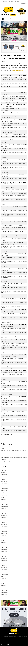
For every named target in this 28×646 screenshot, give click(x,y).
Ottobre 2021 (4, 572)
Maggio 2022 (4, 560)
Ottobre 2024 (4, 508)
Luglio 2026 (4, 470)
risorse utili (10, 434)
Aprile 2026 (4, 476)
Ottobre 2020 (4, 594)
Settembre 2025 (5, 488)
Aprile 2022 (4, 562)
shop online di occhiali (17, 70)
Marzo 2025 (4, 499)
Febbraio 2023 (4, 544)
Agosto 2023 (4, 533)
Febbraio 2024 (4, 522)
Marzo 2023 (4, 542)
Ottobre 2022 (4, 551)
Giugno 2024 (4, 515)
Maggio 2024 (4, 517)
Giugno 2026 (4, 472)
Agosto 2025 (4, 490)
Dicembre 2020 (4, 590)
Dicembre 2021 (4, 569)
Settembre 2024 (5, 510)
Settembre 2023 (5, 531)
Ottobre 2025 (4, 486)
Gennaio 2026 (4, 481)
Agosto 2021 (4, 576)
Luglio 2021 (4, 578)
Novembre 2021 (5, 571)
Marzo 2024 (4, 520)
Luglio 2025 (4, 492)
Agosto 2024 (4, 511)
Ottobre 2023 (4, 529)
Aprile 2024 (4, 519)
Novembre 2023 (5, 528)
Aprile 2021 (4, 583)
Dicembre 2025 (4, 483)
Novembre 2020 (5, 592)
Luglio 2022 (4, 556)
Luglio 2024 (4, 513)
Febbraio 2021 (4, 587)
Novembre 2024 (5, 506)
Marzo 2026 (4, 477)
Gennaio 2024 (4, 524)
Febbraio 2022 (4, 565)
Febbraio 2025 (4, 501)
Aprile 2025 (4, 497)
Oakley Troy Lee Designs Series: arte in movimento (11, 461)
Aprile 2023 (4, 540)
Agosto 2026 (4, 468)
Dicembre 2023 (4, 526)
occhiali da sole (5, 434)
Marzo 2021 (4, 585)
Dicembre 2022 (4, 547)
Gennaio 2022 (4, 567)
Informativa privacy (6, 642)
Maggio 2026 (4, 474)
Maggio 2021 (4, 581)
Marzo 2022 (4, 563)
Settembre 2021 (5, 574)
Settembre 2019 (5, 597)
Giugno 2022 (4, 558)
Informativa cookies (18, 642)
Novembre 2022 (5, 549)
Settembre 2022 (5, 553)
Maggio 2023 (4, 538)
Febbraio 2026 (4, 479)
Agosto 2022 (4, 554)
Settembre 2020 (5, 596)
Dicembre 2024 (5, 504)
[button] (25, 18)
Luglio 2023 (4, 535)
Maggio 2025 (4, 495)
